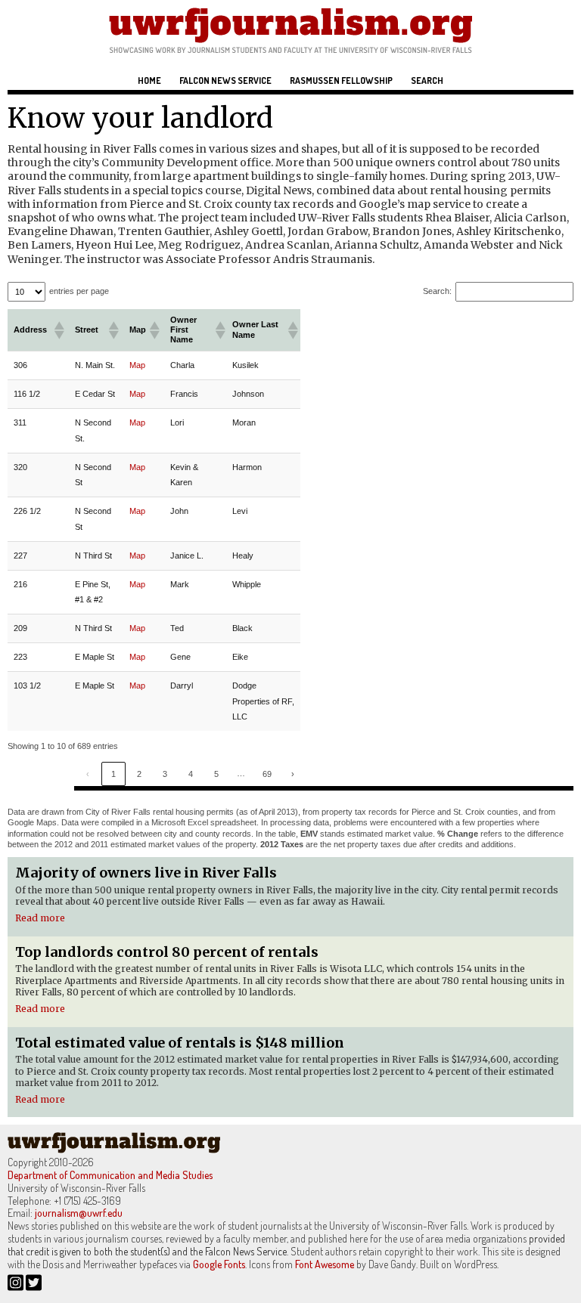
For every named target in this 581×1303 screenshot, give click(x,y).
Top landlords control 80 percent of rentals (166, 952)
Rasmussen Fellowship (341, 80)
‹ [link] (87, 773)
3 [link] (165, 773)
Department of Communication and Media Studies (110, 1174)
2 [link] (139, 773)
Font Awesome (324, 1264)
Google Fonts (219, 1264)
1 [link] (113, 773)
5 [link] (216, 773)
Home (149, 80)
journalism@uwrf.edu (79, 1212)
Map (137, 365)
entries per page (79, 291)
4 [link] (190, 773)
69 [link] (267, 773)
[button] (58, 330)
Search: (437, 291)
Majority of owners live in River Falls (146, 872)
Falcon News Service (225, 80)
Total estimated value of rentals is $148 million (179, 1042)
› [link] (292, 773)
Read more (40, 918)
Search (427, 80)
